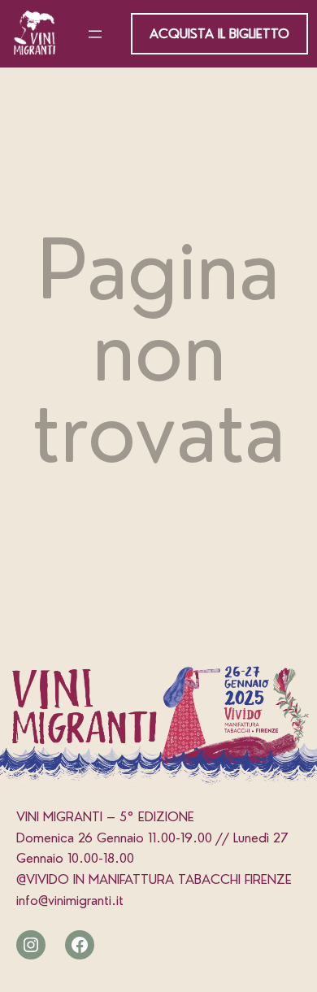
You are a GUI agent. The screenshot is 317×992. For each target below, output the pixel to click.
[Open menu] (95, 34)
